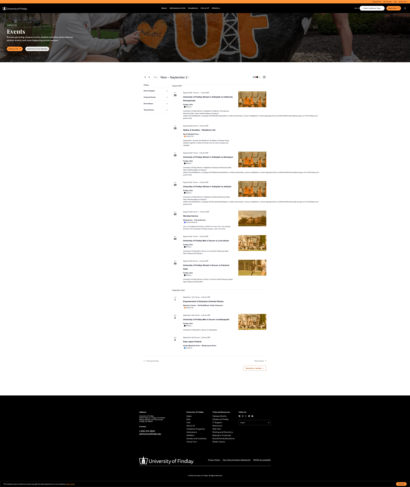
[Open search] (405, 8)
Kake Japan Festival (192, 341)
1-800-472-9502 (147, 431)
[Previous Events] (145, 77)
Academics (193, 8)
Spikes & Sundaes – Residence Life (199, 130)
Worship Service (190, 216)
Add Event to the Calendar (37, 49)
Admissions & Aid (177, 8)
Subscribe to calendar (254, 368)
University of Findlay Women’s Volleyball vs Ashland (207, 186)
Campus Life (13, 49)
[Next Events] (149, 77)
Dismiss (401, 484)
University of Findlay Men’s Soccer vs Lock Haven (206, 240)
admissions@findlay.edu (150, 434)
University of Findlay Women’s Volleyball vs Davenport (208, 157)
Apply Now (392, 8)
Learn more (70, 484)
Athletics (216, 8)
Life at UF (205, 8)
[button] (256, 77)
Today (155, 77)
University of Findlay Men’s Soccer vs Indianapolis (206, 319)
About (164, 8)
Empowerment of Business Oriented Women (203, 301)
